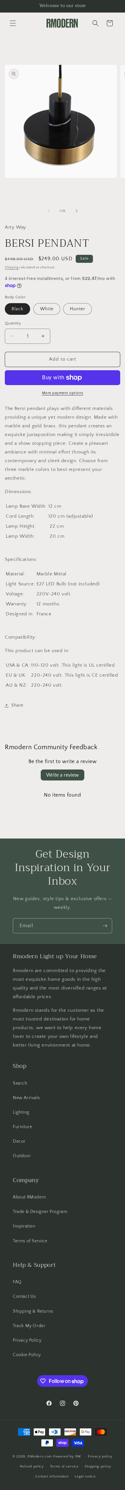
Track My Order (29, 1325)
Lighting (21, 1112)
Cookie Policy (27, 1354)
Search (20, 1083)
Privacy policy (100, 1456)
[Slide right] (77, 211)
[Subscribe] (105, 925)
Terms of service (64, 1466)
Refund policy (32, 1466)
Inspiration (24, 1226)
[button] (13, 23)
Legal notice (85, 1476)
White (47, 309)
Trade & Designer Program (40, 1211)
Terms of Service (30, 1241)
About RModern (29, 1197)
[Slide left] (48, 211)
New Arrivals (26, 1097)
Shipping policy (98, 1466)
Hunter (77, 309)
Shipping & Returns (33, 1311)
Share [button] (17, 705)
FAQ (17, 1282)
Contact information (52, 1476)
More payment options (62, 393)
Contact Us (24, 1296)
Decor (19, 1141)
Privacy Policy (27, 1340)
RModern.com (40, 1456)
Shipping (12, 267)
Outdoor (22, 1155)
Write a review (62, 775)
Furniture (22, 1126)
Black (17, 309)
